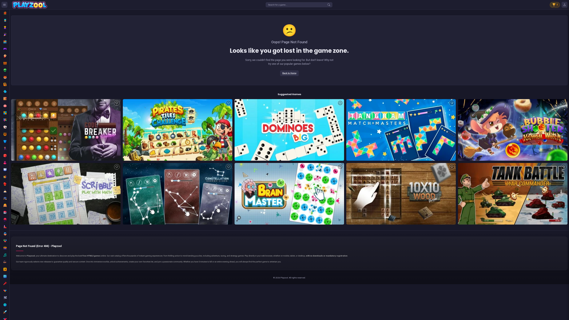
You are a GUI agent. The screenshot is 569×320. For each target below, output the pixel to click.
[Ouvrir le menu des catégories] (4, 5)
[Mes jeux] (565, 5)
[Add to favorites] (116, 103)
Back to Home (289, 73)
